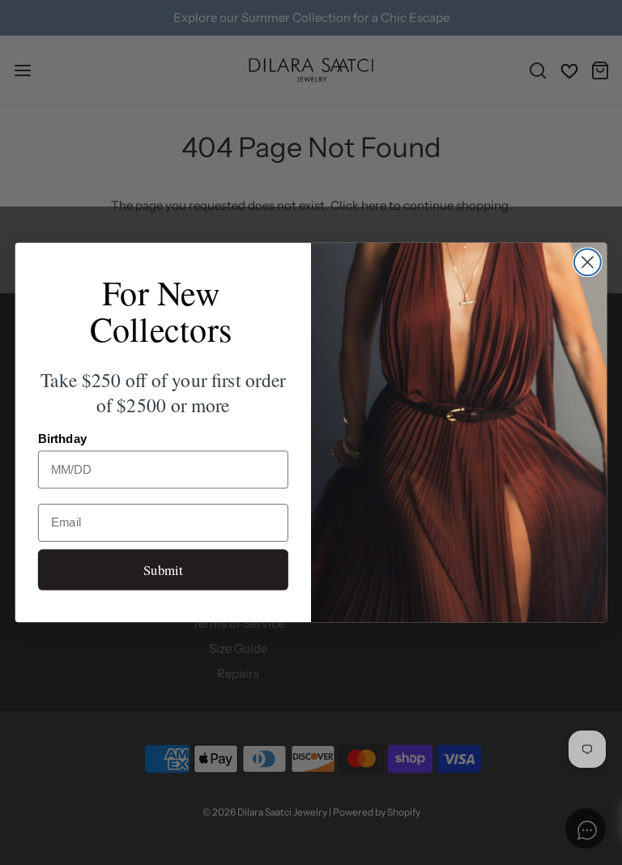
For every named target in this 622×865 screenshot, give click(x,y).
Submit (163, 569)
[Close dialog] (587, 262)
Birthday (62, 438)
